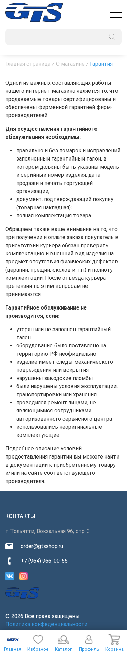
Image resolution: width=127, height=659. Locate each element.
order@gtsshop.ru (42, 546)
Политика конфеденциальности (46, 624)
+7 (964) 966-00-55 (44, 561)
